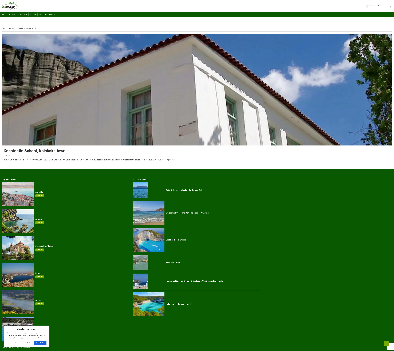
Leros (37, 273)
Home (3, 28)
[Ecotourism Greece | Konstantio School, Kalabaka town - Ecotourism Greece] (10, 6)
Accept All (40, 343)
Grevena (38, 300)
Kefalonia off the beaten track (178, 304)
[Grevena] (18, 302)
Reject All (26, 343)
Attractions (11, 28)
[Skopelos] (18, 221)
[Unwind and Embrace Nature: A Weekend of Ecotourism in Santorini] (148, 281)
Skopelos (39, 219)
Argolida (39, 192)
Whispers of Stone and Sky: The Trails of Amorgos (187, 213)
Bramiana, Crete (173, 263)
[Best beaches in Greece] (148, 240)
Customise (13, 343)
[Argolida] (18, 194)
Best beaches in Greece (176, 240)
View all (40, 196)
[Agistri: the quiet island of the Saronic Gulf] (148, 190)
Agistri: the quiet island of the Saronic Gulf (184, 190)
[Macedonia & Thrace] (18, 248)
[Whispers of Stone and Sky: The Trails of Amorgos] (148, 213)
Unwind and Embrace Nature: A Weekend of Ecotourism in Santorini (194, 281)
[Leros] (18, 275)
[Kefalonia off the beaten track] (148, 304)
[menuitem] (3, 14)
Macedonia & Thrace (44, 246)
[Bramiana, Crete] (148, 262)
